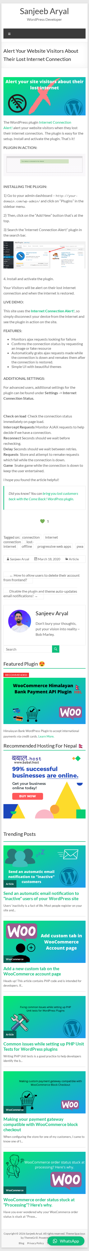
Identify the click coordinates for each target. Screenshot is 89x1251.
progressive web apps (54, 546)
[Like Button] (42, 521)
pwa (80, 546)
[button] (65, 1241)
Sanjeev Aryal (19, 559)
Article (74, 559)
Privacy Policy (35, 1243)
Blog (21, 1243)
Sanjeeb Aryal (44, 11)
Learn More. (46, 736)
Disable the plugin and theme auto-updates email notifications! (40, 593)
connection (31, 537)
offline (27, 546)
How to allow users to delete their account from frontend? (41, 577)
